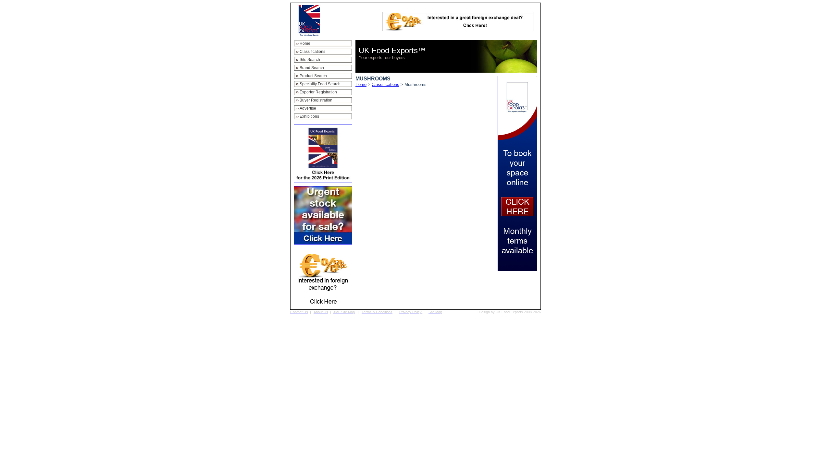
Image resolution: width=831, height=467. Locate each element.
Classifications (385, 84)
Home (360, 84)
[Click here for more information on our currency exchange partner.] (458, 29)
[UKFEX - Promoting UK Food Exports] (309, 34)
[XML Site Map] (355, 312)
